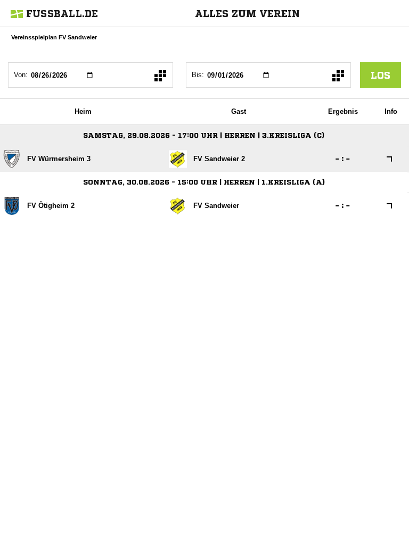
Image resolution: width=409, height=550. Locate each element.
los (380, 75)
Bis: (198, 75)
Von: (21, 75)
